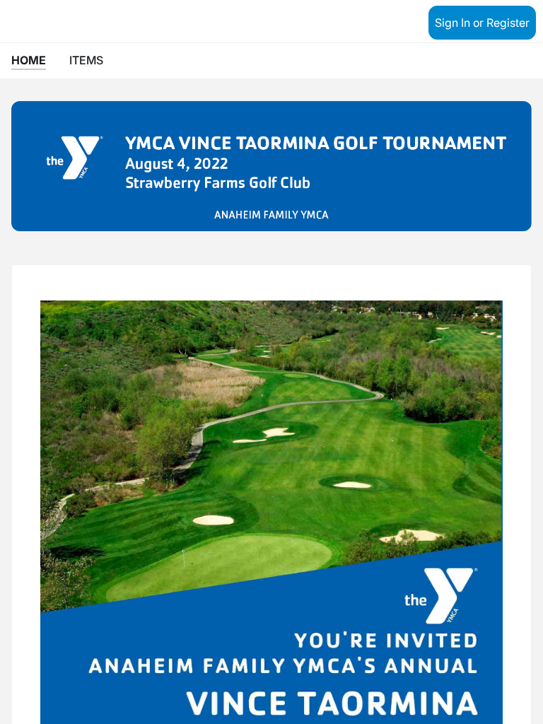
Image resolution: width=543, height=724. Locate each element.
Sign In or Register (482, 23)
